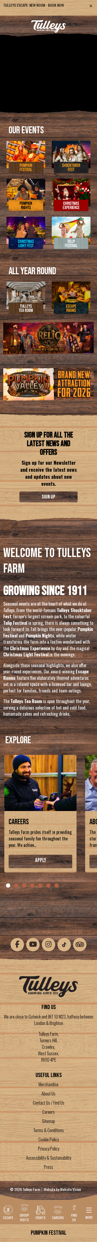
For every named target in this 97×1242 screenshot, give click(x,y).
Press (48, 1167)
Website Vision (70, 1189)
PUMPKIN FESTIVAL (48, 1233)
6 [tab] (48, 885)
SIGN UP (48, 497)
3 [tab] (24, 885)
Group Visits (24, 1217)
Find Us (74, 1217)
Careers (19, 821)
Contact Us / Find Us (48, 1103)
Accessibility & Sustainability (48, 1158)
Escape (8, 1217)
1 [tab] (8, 885)
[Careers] (40, 784)
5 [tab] (40, 885)
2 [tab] (16, 885)
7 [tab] (56, 885)
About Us (48, 1093)
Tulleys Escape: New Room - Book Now (33, 5)
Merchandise (48, 1084)
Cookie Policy (49, 1139)
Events (41, 1217)
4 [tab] (32, 885)
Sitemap (48, 1121)
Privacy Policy (48, 1148)
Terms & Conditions (48, 1130)
